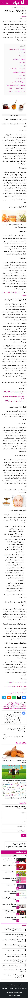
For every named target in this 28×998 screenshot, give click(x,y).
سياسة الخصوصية (11, 985)
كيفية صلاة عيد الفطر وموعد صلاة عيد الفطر (14, 780)
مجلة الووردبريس (12, 995)
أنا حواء (18, 3)
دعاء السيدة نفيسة (11, 885)
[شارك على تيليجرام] (4, 697)
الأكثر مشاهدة (22, 856)
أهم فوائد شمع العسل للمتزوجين (17, 693)
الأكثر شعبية (13, 856)
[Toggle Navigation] (26, 3)
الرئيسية (19, 985)
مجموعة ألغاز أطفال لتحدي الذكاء (14, 950)
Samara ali (23, 16)
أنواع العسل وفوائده (20, 708)
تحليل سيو (23, 848)
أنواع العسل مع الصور (19, 706)
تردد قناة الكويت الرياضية (9, 865)
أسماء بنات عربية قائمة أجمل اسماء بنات (15, 798)
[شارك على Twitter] (19, 697)
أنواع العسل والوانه (8, 706)
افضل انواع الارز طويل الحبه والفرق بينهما (13, 736)
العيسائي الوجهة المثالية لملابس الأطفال (12, 965)
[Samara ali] (24, 713)
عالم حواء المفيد (16, 7)
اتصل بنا (11, 988)
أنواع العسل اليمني (9, 704)
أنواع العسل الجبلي (20, 704)
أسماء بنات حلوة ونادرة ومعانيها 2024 (14, 401)
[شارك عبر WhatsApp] (14, 697)
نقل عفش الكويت (19, 844)
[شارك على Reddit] (9, 697)
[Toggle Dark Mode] (7, 3)
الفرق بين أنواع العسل (8, 708)
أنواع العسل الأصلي (13, 703)
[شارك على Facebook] (24, 697)
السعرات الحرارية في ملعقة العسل (16, 682)
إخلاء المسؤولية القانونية (21, 988)
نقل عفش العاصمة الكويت (16, 846)
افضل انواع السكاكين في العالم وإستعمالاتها (16, 729)
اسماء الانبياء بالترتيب (10, 872)
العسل (6, 554)
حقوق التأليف (4, 988)
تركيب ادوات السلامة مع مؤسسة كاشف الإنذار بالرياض (9, 860)
